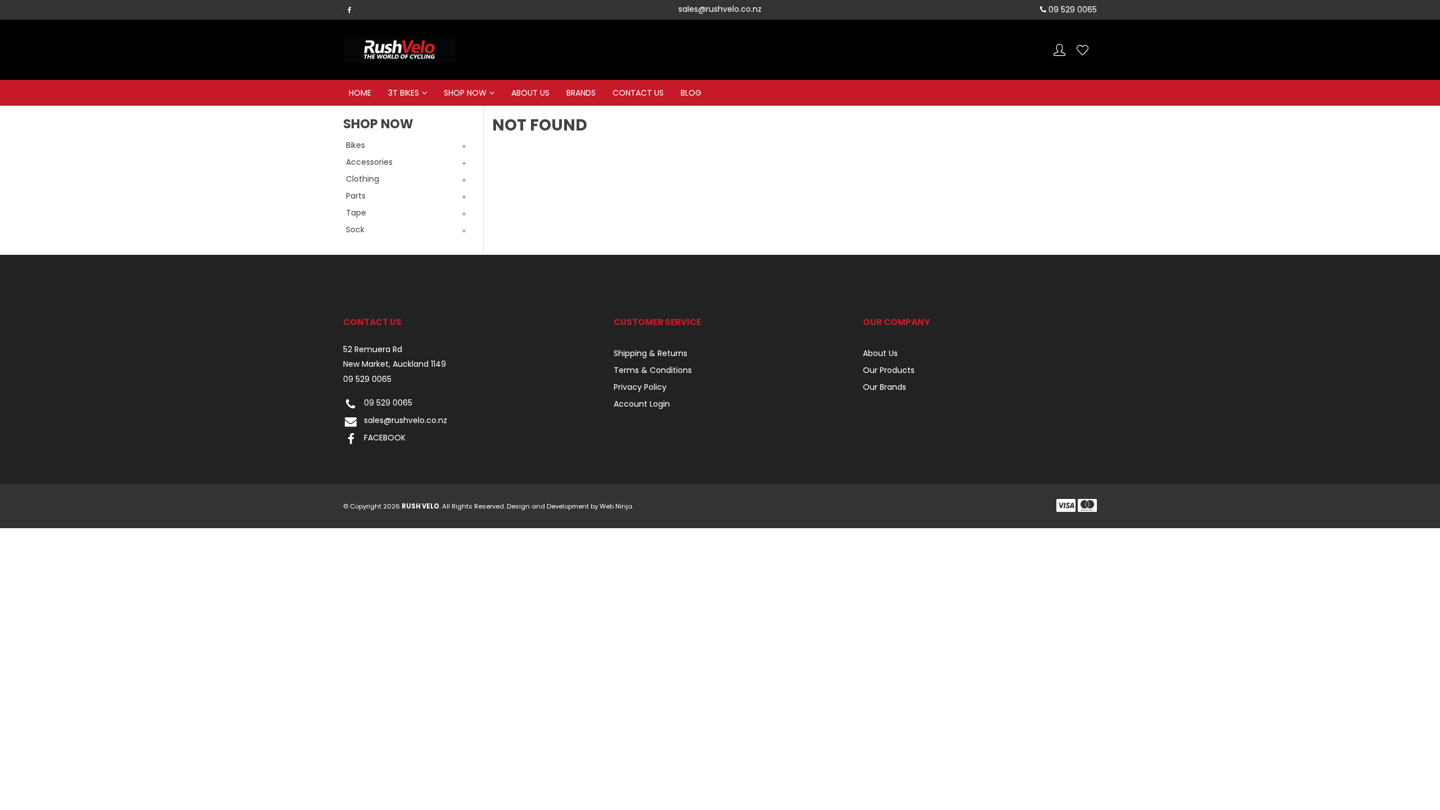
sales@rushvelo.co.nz (405, 421)
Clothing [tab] (362, 178)
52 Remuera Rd (372, 349)
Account (1059, 50)
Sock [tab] (355, 229)
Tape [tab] (356, 212)
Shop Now (465, 92)
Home (360, 92)
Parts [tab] (356, 195)
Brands (581, 92)
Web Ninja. (616, 506)
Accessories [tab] (369, 162)
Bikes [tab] (355, 145)
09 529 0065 (367, 379)
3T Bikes (403, 92)
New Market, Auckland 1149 (394, 364)
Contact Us (638, 92)
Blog (691, 92)
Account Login (642, 404)
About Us (530, 92)
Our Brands (884, 387)
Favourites (1082, 50)
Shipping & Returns (650, 353)
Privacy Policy (640, 387)
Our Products (889, 370)
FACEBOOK (385, 438)
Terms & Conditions (653, 370)
